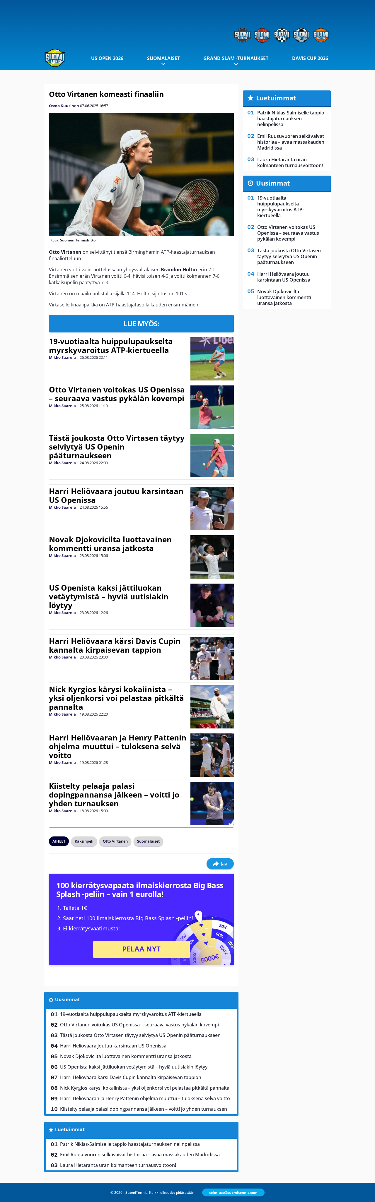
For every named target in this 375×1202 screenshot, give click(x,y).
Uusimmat (67, 999)
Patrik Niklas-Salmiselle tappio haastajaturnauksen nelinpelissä (130, 1144)
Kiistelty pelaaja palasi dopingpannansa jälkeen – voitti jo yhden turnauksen (114, 795)
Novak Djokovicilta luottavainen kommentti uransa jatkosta (110, 543)
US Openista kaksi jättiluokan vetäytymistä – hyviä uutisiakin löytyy (108, 596)
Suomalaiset (163, 58)
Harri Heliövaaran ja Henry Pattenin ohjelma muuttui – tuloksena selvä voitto (117, 746)
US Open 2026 (107, 58)
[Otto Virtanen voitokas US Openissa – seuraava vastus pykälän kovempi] (212, 407)
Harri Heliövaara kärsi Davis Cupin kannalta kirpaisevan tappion (114, 645)
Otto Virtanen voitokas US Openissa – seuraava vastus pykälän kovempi (117, 394)
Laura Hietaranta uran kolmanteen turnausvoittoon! (118, 1165)
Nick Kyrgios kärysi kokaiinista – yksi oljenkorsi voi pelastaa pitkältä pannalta (116, 698)
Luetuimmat (70, 1129)
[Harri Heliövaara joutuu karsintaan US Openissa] (212, 508)
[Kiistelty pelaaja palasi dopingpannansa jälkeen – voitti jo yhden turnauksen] (212, 803)
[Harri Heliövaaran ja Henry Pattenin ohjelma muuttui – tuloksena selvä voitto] (212, 755)
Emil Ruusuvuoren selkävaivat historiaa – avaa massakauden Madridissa (140, 1154)
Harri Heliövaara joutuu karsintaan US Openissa (116, 495)
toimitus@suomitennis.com (233, 1192)
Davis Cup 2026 (310, 58)
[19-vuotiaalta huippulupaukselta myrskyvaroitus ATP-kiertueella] (212, 358)
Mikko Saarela (62, 357)
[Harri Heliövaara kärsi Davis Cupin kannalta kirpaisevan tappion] (212, 658)
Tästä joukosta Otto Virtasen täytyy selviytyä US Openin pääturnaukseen (117, 447)
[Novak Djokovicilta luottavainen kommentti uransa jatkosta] (212, 557)
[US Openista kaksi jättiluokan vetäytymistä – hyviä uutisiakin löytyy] (212, 605)
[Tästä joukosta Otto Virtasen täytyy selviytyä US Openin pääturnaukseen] (212, 455)
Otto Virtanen (115, 841)
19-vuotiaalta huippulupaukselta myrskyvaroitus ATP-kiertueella (111, 345)
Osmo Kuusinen (64, 105)
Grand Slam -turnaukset (235, 58)
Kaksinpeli (84, 841)
